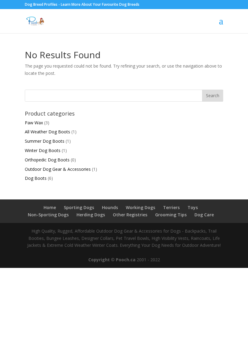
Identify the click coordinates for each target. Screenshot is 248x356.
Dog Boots (36, 178)
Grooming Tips (171, 215)
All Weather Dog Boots (47, 132)
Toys (193, 207)
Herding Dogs (91, 215)
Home (50, 207)
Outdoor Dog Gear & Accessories (58, 169)
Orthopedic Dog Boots (47, 160)
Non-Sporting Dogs (48, 215)
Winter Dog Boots (42, 150)
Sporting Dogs (79, 207)
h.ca (130, 259)
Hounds (110, 207)
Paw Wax (34, 123)
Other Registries (130, 215)
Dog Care (204, 215)
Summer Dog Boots (44, 141)
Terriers (171, 207)
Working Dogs (140, 207)
